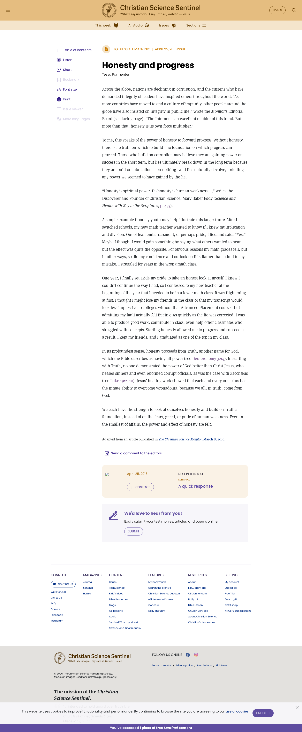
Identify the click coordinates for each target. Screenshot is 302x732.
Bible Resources (118, 599)
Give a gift (231, 599)
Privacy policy (184, 665)
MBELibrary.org (197, 588)
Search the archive (159, 588)
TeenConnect (117, 588)
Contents (142, 487)
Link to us (56, 597)
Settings (232, 575)
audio (125, 628)
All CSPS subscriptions (238, 611)
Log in (277, 10)
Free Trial (230, 593)
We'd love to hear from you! (153, 513)
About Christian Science (202, 616)
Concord (153, 605)
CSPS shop (231, 605)
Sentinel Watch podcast (123, 622)
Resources (197, 575)
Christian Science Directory (164, 593)
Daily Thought (156, 611)
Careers (55, 609)
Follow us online (167, 654)
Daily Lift (193, 599)
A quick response (195, 486)
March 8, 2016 (191, 439)
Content (116, 575)
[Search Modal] (294, 10)
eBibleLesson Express (160, 599)
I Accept (263, 713)
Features (156, 575)
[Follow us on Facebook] (187, 654)
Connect (58, 575)
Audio (112, 616)
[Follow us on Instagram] (196, 654)
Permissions (204, 665)
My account (232, 582)
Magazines (92, 575)
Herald (87, 593)
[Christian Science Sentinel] (151, 10)
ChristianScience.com (201, 622)
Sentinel (88, 588)
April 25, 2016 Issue (170, 49)
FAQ (53, 603)
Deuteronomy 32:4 (208, 358)
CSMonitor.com (197, 593)
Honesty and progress (148, 65)
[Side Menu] (8, 10)
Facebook (57, 615)
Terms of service (161, 665)
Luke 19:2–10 (121, 380)
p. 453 (165, 205)
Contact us (65, 584)
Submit (133, 531)
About (192, 582)
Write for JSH (58, 592)
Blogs (112, 605)
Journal (87, 582)
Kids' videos (116, 593)
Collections (116, 611)
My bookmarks (157, 582)
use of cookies (237, 711)
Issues (112, 582)
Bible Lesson (195, 605)
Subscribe (231, 588)
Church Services (198, 611)
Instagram (57, 620)
